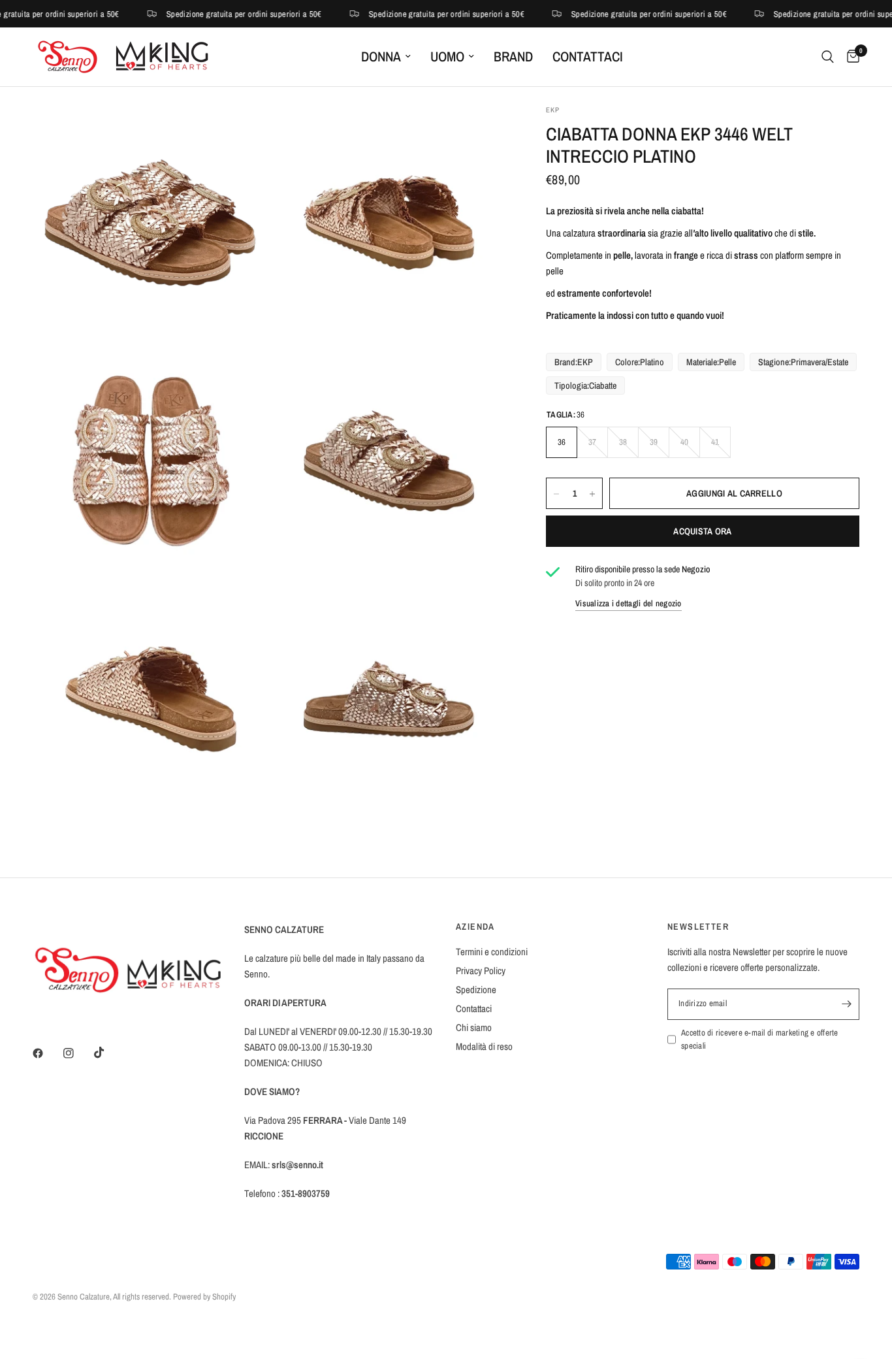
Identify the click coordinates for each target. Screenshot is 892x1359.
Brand (513, 56)
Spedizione (476, 989)
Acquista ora (702, 532)
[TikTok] (108, 1052)
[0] (849, 56)
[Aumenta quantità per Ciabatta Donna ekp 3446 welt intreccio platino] (592, 494)
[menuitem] (386, 56)
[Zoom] (241, 132)
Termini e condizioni (492, 951)
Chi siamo (474, 1027)
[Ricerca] (827, 56)
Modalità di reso (484, 1046)
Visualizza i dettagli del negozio (628, 603)
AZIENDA (475, 926)
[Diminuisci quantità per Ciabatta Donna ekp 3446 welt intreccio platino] (556, 494)
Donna (381, 56)
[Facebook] (47, 1053)
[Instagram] (77, 1053)
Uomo (447, 56)
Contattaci (587, 56)
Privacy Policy (480, 970)
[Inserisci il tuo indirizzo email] (846, 1004)
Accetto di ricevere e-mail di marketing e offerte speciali (759, 1039)
